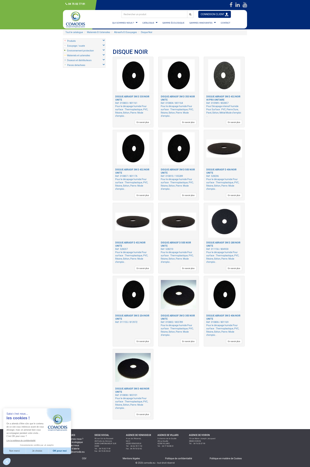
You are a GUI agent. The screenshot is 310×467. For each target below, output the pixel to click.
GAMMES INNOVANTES (200, 22)
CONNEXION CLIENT (213, 14)
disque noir (146, 32)
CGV (84, 458)
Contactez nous (71, 445)
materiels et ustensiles (98, 32)
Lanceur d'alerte (71, 448)
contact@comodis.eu (74, 452)
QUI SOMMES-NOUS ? (123, 22)
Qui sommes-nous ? (73, 439)
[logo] (78, 19)
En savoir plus (143, 122)
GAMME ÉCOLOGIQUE (173, 22)
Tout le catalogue (74, 32)
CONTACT (225, 22)
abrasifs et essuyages (125, 32)
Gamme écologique (73, 442)
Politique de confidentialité (178, 458)
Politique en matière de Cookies (226, 458)
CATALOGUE (148, 22)
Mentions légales (131, 458)
